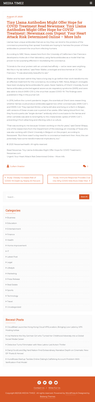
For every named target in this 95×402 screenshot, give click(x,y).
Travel (10, 301)
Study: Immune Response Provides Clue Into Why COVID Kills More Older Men (71, 179)
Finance (11, 234)
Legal (9, 262)
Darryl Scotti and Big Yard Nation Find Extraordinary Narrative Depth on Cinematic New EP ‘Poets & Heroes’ (47, 352)
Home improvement (16, 245)
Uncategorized (14, 307)
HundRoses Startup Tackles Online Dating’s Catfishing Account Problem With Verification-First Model (43, 360)
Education (12, 223)
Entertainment (14, 229)
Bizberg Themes (47, 396)
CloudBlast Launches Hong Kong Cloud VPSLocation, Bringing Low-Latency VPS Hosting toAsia (44, 328)
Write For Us (54, 388)
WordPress (71, 393)
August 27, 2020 (15, 16)
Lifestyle (10, 268)
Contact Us (39, 388)
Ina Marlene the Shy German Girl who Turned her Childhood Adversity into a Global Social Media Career (45, 337)
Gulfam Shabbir (17, 166)
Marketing (12, 273)
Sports (10, 290)
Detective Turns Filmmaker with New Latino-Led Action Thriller (36, 344)
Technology (12, 296)
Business (11, 217)
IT (8, 251)
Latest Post (12, 257)
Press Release (13, 279)
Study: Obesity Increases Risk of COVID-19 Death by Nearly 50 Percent (22, 179)
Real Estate (12, 284)
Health (10, 240)
